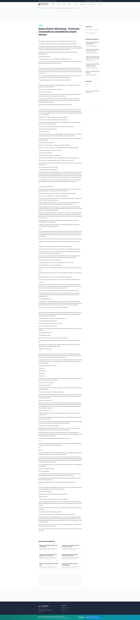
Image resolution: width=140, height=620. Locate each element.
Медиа (69, 4)
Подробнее (81, 617)
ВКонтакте (95, 1)
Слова (58, 4)
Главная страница (91, 33)
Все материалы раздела (93, 29)
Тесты (75, 4)
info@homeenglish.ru (88, 1)
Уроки (52, 4)
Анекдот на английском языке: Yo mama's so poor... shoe (70, 546)
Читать (63, 4)
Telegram (100, 1)
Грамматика (82, 4)
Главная (39, 8)
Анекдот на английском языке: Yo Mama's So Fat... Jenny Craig (48, 555)
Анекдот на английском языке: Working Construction (70, 555)
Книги (48, 8)
